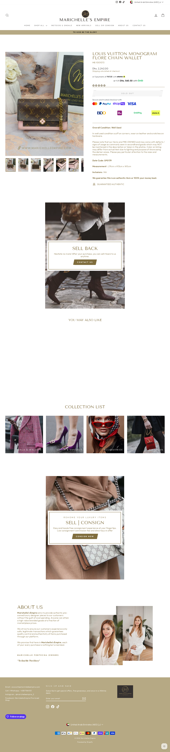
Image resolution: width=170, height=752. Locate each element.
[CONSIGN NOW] (85, 527)
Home (27, 25)
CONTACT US (139, 25)
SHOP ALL (39, 25)
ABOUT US (123, 25)
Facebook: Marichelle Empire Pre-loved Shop (22, 699)
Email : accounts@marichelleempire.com (22, 687)
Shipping (96, 71)
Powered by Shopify (85, 742)
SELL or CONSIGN (104, 25)
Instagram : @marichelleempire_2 (19, 694)
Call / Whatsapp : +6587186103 (18, 690)
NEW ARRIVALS (84, 25)
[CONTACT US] (85, 255)
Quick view (24, 375)
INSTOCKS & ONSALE (61, 25)
